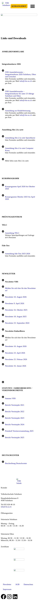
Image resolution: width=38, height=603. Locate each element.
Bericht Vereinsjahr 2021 (14, 405)
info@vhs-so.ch (26, 81)
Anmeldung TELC (12, 233)
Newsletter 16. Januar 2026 (15, 366)
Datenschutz (28, 584)
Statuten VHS (10, 398)
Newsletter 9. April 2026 (14, 303)
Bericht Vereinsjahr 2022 (14, 411)
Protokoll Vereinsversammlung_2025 (19, 431)
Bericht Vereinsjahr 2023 (14, 418)
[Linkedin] (15, 596)
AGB (17, 584)
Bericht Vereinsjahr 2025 (14, 437)
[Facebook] (3, 596)
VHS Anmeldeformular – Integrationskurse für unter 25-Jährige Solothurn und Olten (19, 93)
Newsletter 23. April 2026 (15, 353)
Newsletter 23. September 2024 (17, 323)
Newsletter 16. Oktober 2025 (16, 310)
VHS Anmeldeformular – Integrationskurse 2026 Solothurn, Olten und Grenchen (20, 74)
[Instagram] (9, 596)
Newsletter (7, 584)
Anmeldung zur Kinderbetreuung (17, 111)
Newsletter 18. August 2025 (15, 316)
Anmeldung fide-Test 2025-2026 (17, 254)
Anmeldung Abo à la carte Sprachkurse (20, 138)
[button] (32, 6)
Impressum (7, 589)
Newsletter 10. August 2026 (15, 297)
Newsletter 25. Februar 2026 (16, 359)
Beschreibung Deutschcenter (16, 463)
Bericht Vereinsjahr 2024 (14, 424)
